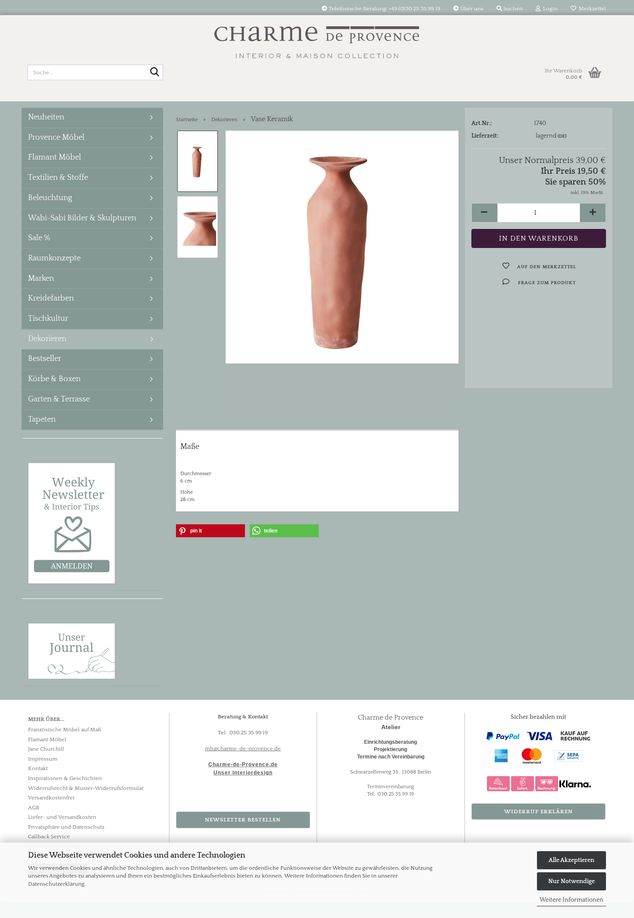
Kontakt (38, 768)
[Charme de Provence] (317, 36)
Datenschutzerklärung (56, 884)
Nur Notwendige (571, 881)
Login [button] (549, 9)
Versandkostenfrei (51, 798)
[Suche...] (155, 73)
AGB (33, 808)
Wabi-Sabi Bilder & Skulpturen (82, 218)
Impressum (42, 759)
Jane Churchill (46, 749)
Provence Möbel (56, 137)
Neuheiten (46, 117)
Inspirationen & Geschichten (65, 778)
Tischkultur (48, 318)
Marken (41, 278)
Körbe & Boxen (54, 379)
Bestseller (44, 358)
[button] (484, 212)
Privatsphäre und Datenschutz (66, 827)
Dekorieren (47, 339)
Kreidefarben (51, 298)
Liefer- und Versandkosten (62, 817)
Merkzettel (591, 9)
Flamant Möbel (54, 157)
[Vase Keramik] (342, 247)
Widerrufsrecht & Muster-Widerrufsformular (86, 788)
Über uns (471, 9)
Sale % (39, 238)
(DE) (562, 136)
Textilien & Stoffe (58, 177)
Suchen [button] (512, 9)
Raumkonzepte (54, 258)
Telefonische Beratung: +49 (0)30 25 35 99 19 (383, 9)
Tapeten (42, 419)
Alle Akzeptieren (571, 860)
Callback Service (49, 836)
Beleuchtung (50, 198)
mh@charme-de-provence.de (243, 749)
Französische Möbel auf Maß (64, 730)
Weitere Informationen (571, 899)
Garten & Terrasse (59, 399)
